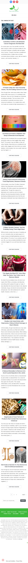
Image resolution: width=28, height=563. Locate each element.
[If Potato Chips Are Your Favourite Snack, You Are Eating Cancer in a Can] (14, 70)
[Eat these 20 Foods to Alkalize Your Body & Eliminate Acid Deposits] (14, 116)
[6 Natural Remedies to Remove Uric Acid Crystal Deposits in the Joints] (14, 353)
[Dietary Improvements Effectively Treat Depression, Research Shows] (14, 162)
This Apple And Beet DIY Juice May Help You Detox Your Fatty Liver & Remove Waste (14, 275)
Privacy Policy (7, 513)
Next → (24, 494)
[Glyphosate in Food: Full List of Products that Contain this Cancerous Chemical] (14, 399)
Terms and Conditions (10, 561)
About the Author (12, 512)
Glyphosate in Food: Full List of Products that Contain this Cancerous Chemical (14, 419)
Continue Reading (14, 63)
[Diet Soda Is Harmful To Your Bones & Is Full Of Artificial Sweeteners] (14, 447)
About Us (3, 512)
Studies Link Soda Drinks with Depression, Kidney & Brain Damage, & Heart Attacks (14, 323)
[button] (14, 15)
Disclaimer (15, 513)
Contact (22, 513)
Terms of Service (22, 512)
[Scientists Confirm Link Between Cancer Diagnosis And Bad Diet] (14, 24)
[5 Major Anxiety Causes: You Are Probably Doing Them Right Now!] (14, 210)
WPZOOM (20, 539)
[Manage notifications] (3, 560)
